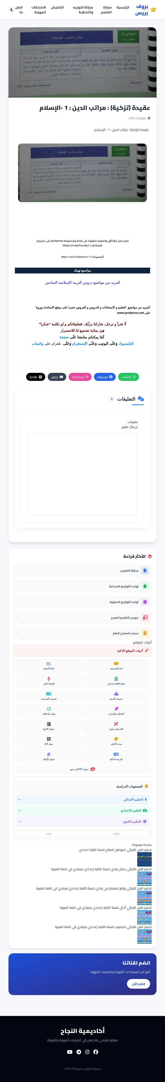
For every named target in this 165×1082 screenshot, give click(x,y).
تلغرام (56, 344)
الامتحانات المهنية (38, 9)
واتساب (37, 344)
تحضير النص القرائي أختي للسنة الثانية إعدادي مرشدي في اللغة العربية (106, 908)
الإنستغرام (80, 344)
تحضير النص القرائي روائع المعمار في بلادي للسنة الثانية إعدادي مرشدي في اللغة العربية (94, 888)
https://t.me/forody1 (76, 245)
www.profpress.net (130, 312)
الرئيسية (123, 7)
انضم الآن (138, 984)
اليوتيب (103, 344)
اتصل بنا (19, 9)
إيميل (54, 377)
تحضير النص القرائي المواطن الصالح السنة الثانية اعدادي (115, 850)
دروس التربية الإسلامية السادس (68, 282)
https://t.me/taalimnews (74, 256)
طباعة (33, 377)
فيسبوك (102, 377)
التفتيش (57, 7)
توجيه (48, 833)
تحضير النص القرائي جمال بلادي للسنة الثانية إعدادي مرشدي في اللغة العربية (101, 869)
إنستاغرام (78, 377)
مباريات (116, 833)
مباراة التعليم (106, 9)
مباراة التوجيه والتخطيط (83, 9)
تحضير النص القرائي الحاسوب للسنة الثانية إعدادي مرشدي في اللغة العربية (103, 927)
